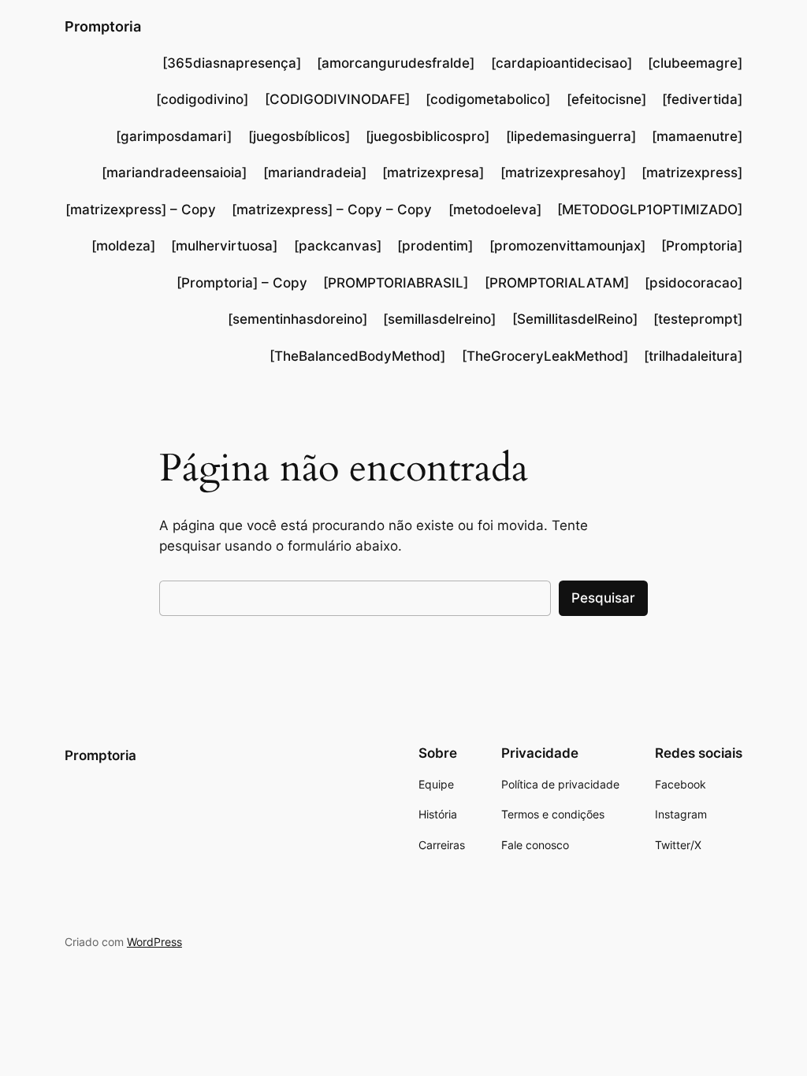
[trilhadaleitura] (693, 356)
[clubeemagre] (695, 63)
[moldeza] (123, 246)
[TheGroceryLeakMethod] (545, 356)
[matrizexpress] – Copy (140, 209)
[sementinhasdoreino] (297, 319)
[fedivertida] (702, 99)
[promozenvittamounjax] (567, 246)
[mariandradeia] (314, 172)
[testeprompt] (697, 319)
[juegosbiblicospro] (427, 136)
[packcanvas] (337, 246)
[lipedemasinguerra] (571, 136)
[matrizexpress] (692, 172)
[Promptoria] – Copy (242, 283)
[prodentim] (435, 246)
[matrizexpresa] (433, 172)
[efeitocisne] (606, 99)
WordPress (154, 941)
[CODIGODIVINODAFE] (337, 99)
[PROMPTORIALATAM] (557, 283)
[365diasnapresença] (231, 63)
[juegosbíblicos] (299, 136)
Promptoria (103, 26)
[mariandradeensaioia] (174, 172)
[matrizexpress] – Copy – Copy (332, 209)
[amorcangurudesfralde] (395, 63)
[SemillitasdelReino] (575, 319)
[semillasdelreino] (439, 319)
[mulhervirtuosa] (224, 246)
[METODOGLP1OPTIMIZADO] (649, 209)
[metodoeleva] (494, 209)
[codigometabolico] (488, 99)
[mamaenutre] (697, 136)
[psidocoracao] (693, 283)
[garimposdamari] (174, 136)
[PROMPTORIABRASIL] (395, 283)
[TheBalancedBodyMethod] (357, 356)
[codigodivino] (202, 99)
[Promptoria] (701, 246)
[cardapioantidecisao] (561, 63)
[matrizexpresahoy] (563, 172)
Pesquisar (603, 598)
